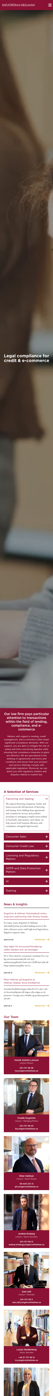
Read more (40, 939)
